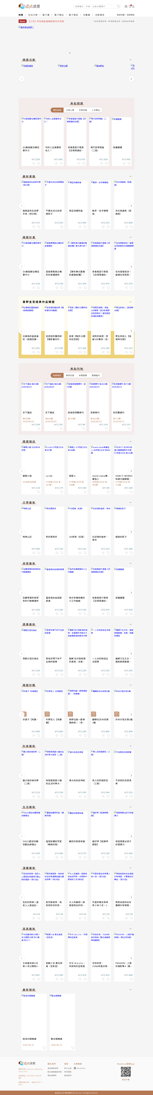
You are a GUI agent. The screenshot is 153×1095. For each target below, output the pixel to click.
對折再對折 (51, 536)
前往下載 (126, 1079)
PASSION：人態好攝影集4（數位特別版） (124, 966)
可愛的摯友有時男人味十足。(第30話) (100, 905)
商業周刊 (95, 412)
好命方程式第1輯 (124, 719)
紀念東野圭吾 (101, 21)
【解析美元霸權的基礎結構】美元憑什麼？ (77, 274)
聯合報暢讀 (56, 1038)
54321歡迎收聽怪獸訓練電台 (30, 843)
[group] (76, 40)
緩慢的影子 (121, 536)
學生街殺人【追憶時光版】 (123, 337)
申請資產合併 (114, 21)
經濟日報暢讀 (29, 1038)
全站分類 (33, 14)
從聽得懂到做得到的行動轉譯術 (31, 599)
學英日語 (70, 375)
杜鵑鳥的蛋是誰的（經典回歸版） (32, 337)
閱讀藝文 (96, 375)
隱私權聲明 (52, 1075)
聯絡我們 (67, 1075)
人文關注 (96, 110)
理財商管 (57, 110)
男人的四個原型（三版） (100, 782)
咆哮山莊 (27, 536)
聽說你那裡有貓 (77, 841)
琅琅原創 (130, 14)
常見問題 (67, 1072)
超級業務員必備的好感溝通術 (54, 273)
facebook (81, 1068)
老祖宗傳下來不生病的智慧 (54, 660)
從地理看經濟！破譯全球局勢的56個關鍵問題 (123, 274)
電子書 (46, 14)
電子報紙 (73, 14)
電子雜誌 (59, 14)
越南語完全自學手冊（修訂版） (31, 212)
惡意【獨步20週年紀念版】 (77, 337)
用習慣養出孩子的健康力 (123, 843)
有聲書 (86, 14)
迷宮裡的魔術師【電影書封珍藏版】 (54, 339)
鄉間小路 (27, 475)
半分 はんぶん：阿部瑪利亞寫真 (77, 964)
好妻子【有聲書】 (32, 719)
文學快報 (83, 110)
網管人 (72, 475)
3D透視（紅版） (77, 536)
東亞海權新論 (76, 210)
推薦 (21, 14)
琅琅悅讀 (120, 14)
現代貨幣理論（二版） (97, 149)
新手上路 (67, 1068)
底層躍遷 (117, 147)
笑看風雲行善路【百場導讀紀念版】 (76, 150)
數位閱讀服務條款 (55, 1072)
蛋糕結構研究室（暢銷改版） (54, 843)
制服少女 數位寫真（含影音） (54, 964)
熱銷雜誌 (57, 375)
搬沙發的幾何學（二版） (31, 782)
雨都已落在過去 (31, 658)
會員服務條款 (53, 1068)
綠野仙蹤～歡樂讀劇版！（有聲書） (77, 722)
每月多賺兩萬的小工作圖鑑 (77, 599)
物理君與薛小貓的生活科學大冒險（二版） (54, 783)
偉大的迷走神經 (77, 780)
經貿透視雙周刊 (76, 412)
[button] (22, 79)
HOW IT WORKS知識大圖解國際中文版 (123, 479)
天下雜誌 (27, 412)
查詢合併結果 (128, 21)
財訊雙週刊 (118, 412)
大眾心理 (70, 110)
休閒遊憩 (83, 375)
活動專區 (100, 14)
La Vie (49, 475)
